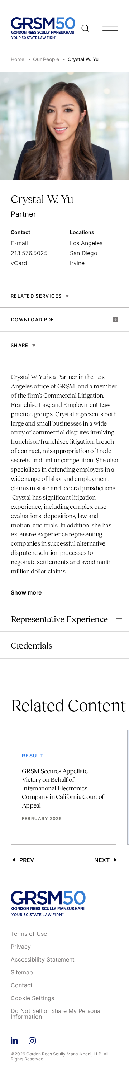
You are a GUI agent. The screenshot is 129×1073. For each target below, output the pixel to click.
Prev (26, 860)
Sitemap (22, 972)
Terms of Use (29, 934)
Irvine (77, 263)
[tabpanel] (64, 477)
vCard (19, 263)
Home (17, 59)
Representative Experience (59, 619)
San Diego (83, 253)
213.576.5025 (29, 253)
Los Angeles (86, 243)
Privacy (21, 947)
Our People (46, 59)
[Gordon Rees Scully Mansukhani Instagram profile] (32, 1039)
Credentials (31, 645)
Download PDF (32, 319)
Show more (26, 592)
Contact (22, 985)
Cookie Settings (32, 998)
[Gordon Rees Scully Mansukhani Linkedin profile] (14, 1039)
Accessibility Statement (43, 960)
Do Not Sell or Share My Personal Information (56, 1014)
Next (102, 860)
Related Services (36, 296)
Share (20, 345)
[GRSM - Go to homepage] (43, 28)
